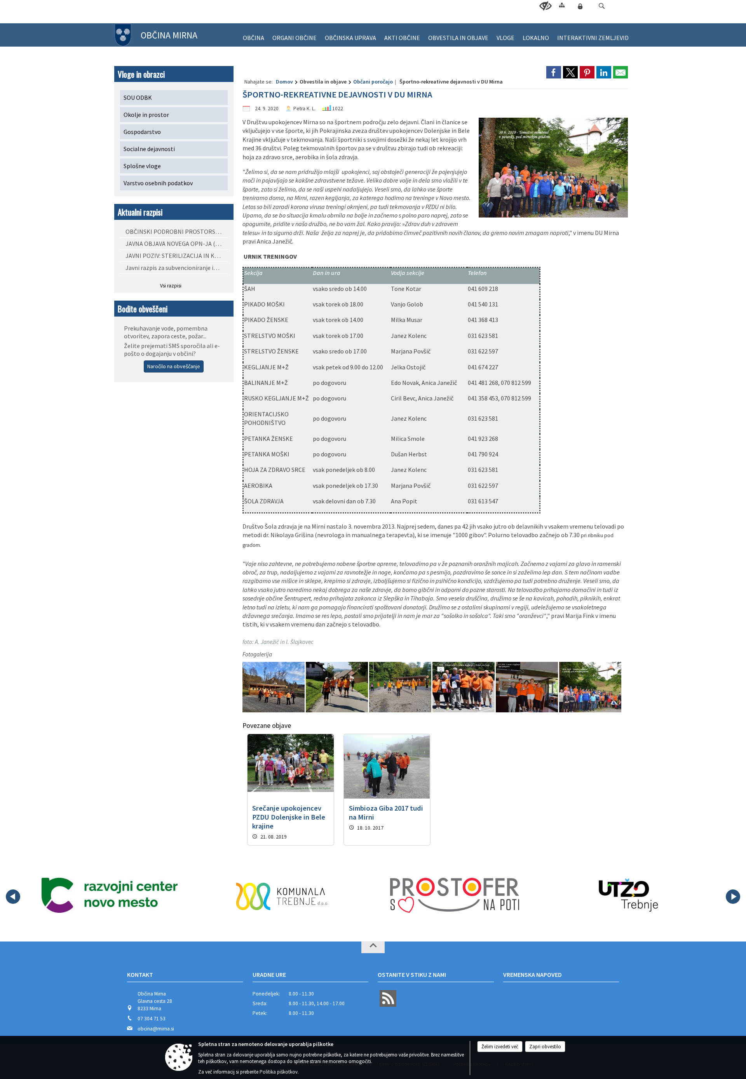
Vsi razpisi (170, 285)
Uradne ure (269, 974)
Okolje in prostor (146, 114)
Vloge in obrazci (141, 74)
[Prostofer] (454, 895)
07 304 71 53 (152, 1018)
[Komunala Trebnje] (282, 895)
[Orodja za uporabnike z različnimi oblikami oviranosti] (545, 6)
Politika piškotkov (279, 1072)
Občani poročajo (373, 81)
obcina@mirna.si (156, 1028)
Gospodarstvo (142, 132)
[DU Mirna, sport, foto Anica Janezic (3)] (590, 687)
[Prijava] (580, 6)
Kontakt (140, 974)
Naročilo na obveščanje (173, 366)
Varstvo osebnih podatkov (158, 183)
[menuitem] (253, 34)
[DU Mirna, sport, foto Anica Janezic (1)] (464, 687)
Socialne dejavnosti (149, 149)
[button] (602, 6)
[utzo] (627, 895)
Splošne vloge (142, 166)
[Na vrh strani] (373, 947)
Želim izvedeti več (499, 1046)
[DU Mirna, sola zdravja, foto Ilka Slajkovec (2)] (337, 687)
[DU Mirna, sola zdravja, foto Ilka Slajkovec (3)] (400, 687)
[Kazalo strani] (562, 5)
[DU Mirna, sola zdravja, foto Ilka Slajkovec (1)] (274, 687)
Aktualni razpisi (140, 212)
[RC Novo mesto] (110, 895)
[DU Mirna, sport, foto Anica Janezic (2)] (527, 687)
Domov (284, 81)
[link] (553, 72)
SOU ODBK (138, 97)
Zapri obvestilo (545, 1046)
